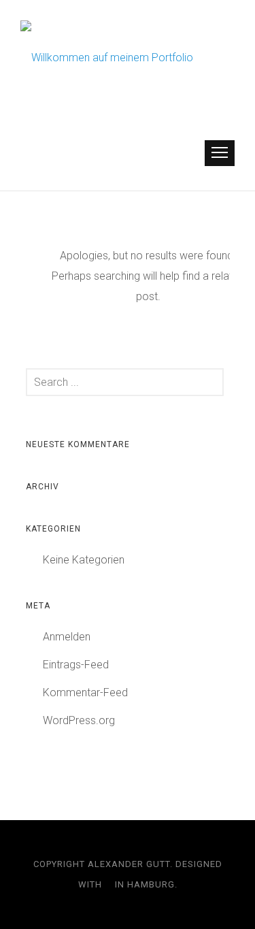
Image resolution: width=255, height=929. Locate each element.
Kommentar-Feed (85, 692)
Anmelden (66, 636)
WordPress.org (79, 720)
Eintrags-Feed (76, 664)
